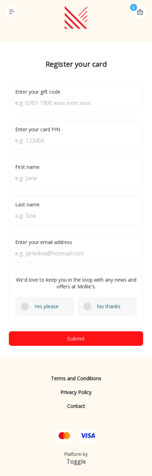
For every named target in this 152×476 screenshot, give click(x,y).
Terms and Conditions (76, 378)
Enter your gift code (37, 91)
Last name (27, 204)
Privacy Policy (76, 392)
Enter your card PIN (37, 129)
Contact (76, 406)
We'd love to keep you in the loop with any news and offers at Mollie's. (76, 283)
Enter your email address (43, 242)
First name (27, 167)
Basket (140, 12)
